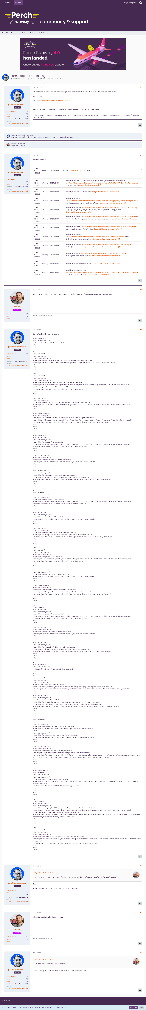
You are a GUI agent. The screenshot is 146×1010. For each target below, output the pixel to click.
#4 (141, 330)
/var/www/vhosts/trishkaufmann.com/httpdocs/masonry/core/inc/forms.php (107, 217)
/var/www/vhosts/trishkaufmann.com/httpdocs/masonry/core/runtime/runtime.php (95, 237)
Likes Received (11, 111)
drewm (13, 144)
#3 (141, 290)
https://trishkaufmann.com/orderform (55, 101)
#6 (141, 913)
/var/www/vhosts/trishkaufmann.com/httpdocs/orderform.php (102, 253)
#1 (141, 87)
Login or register (130, 3)
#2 (141, 155)
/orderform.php (76, 171)
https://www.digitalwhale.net (17, 123)
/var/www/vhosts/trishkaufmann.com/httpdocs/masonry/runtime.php (105, 245)
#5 (141, 866)
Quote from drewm (44, 872)
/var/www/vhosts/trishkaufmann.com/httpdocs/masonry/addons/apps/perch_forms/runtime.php (99, 201)
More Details (133, 1007)
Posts (8, 116)
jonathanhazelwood (20, 79)
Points (8, 114)
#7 (141, 952)
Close (141, 1007)
